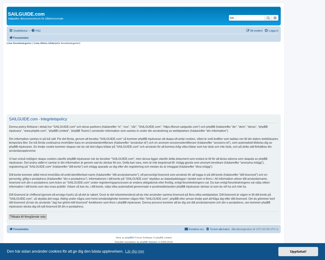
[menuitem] (36, 30)
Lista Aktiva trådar (44, 43)
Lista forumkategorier (19, 43)
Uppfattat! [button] (298, 251)
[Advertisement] (144, 80)
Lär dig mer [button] (134, 251)
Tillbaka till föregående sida (28, 216)
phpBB (129, 237)
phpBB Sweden (149, 242)
